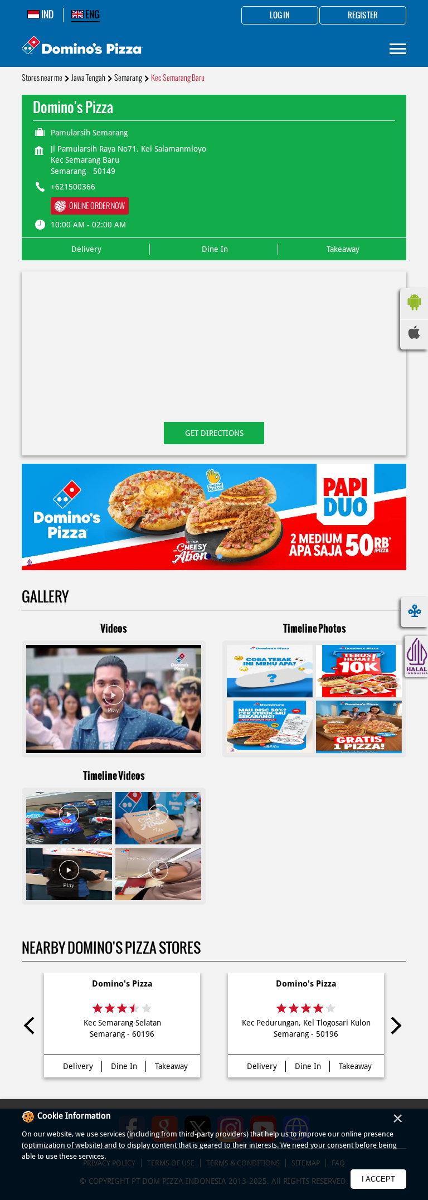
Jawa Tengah (88, 77)
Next (395, 1027)
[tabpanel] (214, 517)
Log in (280, 15)
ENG (92, 14)
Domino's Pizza (122, 984)
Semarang (128, 77)
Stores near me (42, 77)
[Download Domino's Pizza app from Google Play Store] (414, 313)
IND (47, 14)
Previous (32, 1027)
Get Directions (214, 433)
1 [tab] (208, 556)
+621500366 (73, 186)
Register (363, 15)
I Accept (378, 1179)
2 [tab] (219, 556)
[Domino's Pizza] (82, 46)
